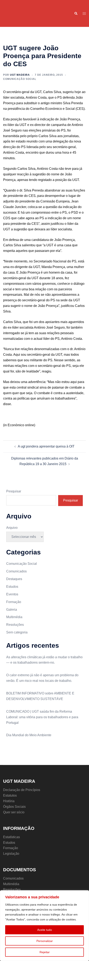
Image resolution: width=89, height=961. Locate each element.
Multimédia (14, 617)
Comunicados (16, 571)
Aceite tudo (44, 929)
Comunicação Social (19, 79)
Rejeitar (45, 952)
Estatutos (10, 795)
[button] (75, 13)
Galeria (11, 609)
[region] (44, 925)
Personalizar (44, 941)
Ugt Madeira (20, 74)
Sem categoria (17, 632)
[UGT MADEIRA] (13, 13)
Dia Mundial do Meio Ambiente (28, 735)
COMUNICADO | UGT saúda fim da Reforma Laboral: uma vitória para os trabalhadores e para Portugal (42, 717)
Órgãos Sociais (14, 806)
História (8, 801)
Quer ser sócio (13, 812)
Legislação (11, 853)
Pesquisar (13, 491)
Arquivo (12, 527)
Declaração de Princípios (21, 790)
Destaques (14, 579)
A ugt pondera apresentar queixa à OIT (46, 446)
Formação (13, 602)
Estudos (12, 586)
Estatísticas (11, 837)
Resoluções (15, 624)
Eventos (12, 594)
